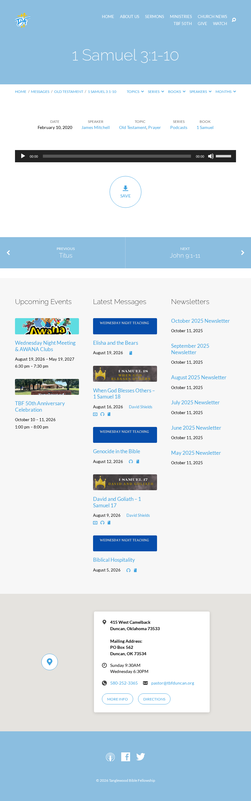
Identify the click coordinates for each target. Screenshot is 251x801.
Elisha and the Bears (115, 343)
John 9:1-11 (185, 255)
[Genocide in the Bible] (125, 438)
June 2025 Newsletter (196, 427)
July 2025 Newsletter (195, 402)
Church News (212, 17)
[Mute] (211, 156)
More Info (117, 699)
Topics (133, 92)
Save (125, 195)
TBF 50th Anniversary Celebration (40, 406)
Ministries (181, 17)
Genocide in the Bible (116, 451)
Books (175, 92)
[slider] (224, 155)
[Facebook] (125, 757)
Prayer (154, 127)
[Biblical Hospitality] (125, 547)
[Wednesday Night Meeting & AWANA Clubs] (47, 330)
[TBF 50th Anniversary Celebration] (47, 390)
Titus (66, 255)
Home (108, 17)
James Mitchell (95, 127)
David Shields (140, 406)
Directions (154, 699)
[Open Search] (234, 20)
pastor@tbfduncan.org (172, 683)
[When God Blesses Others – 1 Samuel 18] (125, 377)
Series (154, 92)
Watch (220, 24)
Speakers (198, 92)
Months (223, 92)
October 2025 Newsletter (200, 321)
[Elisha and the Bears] (125, 330)
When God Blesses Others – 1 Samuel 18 (124, 393)
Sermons (154, 17)
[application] (125, 156)
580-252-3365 (124, 683)
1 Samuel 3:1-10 (102, 92)
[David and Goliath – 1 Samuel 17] (125, 486)
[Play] (23, 156)
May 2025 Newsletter (196, 453)
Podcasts (178, 127)
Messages (40, 92)
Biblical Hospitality (114, 560)
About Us (129, 17)
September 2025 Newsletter (190, 349)
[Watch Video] (95, 414)
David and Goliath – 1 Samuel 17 (117, 502)
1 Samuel (205, 127)
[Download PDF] (131, 353)
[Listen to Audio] (102, 414)
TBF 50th (183, 24)
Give (202, 24)
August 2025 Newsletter (199, 377)
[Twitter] (140, 757)
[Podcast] (110, 757)
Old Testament (68, 92)
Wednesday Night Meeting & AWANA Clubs (45, 346)
